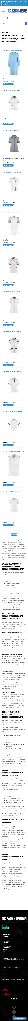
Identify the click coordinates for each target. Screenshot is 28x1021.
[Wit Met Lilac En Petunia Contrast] (3, 118)
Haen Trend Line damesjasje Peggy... (12, 292)
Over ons (5, 973)
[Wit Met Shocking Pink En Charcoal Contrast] (3, 320)
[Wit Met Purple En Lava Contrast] (3, 439)
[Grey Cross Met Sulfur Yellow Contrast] (12, 158)
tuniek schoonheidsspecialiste (12, 635)
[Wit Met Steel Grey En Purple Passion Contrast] (3, 359)
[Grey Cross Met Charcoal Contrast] (3, 158)
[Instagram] (14, 1012)
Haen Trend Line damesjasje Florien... (13, 252)
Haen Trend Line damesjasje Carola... (13, 411)
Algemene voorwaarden (6, 989)
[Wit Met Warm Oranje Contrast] (7, 240)
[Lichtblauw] (3, 78)
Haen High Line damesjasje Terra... (12, 212)
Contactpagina (7, 967)
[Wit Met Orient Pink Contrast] (19, 158)
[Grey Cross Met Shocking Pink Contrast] (10, 158)
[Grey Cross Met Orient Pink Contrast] (7, 158)
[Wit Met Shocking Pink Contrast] (23, 158)
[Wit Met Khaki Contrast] (3, 240)
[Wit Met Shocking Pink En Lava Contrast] (3, 399)
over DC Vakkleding (13, 843)
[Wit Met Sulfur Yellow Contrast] (3, 160)
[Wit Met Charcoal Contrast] (16, 158)
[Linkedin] (14, 1016)
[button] (3, 11)
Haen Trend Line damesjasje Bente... (12, 90)
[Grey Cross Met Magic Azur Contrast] (5, 158)
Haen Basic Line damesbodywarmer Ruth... (14, 451)
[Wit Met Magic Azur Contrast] (18, 158)
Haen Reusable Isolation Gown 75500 (12, 50)
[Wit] (3, 479)
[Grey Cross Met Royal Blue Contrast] (9, 158)
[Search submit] (26, 23)
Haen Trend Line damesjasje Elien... (12, 371)
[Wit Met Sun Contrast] (5, 160)
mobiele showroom (17, 841)
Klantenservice (16, 967)
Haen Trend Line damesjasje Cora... (12, 172)
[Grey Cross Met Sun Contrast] (14, 158)
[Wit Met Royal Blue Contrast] (21, 158)
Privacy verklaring (5, 994)
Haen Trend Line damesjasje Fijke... (12, 130)
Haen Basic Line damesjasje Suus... (12, 491)
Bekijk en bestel (8, 83)
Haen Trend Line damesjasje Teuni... (12, 332)
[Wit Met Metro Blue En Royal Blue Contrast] (5, 118)
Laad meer (14, 534)
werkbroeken (15, 665)
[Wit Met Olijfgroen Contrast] (5, 240)
